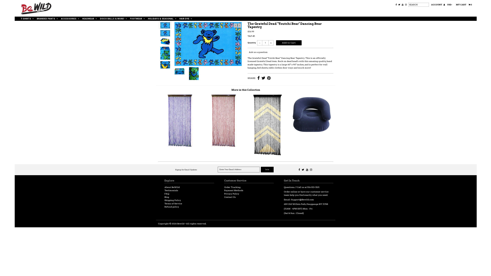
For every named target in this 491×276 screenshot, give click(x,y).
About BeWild (172, 187)
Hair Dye (184, 19)
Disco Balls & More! (112, 19)
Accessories (68, 19)
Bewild (180, 223)
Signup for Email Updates (186, 170)
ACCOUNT (437, 5)
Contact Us (230, 197)
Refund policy (171, 207)
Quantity (252, 43)
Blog (166, 197)
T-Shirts (26, 19)
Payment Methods (233, 190)
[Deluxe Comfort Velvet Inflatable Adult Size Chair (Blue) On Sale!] (311, 133)
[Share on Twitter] (263, 78)
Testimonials (171, 190)
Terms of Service (173, 203)
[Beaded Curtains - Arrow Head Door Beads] (267, 155)
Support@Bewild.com (302, 199)
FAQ (166, 194)
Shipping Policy (172, 200)
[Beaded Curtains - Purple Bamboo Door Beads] (180, 146)
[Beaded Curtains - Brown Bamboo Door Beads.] (223, 146)
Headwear (88, 19)
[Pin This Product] (269, 78)
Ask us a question (258, 52)
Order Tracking (232, 187)
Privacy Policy (231, 194)
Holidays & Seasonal (161, 19)
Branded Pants (46, 19)
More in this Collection (245, 90)
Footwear (136, 19)
